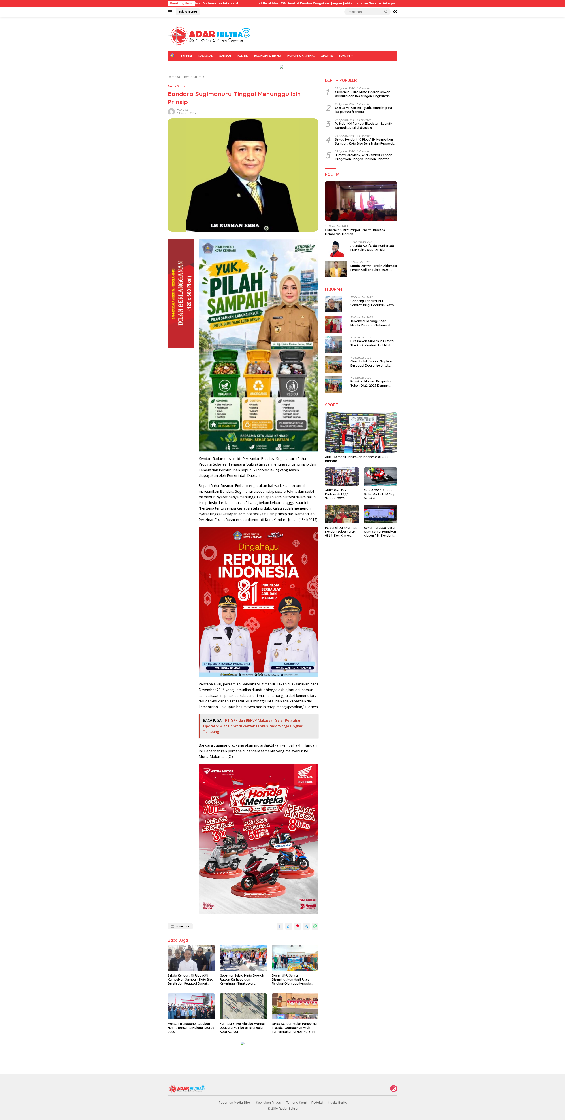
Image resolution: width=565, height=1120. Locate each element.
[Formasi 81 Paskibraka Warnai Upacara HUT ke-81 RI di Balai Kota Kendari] (243, 1006)
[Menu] (171, 11)
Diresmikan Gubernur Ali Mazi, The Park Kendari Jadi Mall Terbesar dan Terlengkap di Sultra (372, 343)
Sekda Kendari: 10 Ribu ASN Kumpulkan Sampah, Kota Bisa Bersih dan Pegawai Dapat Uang (190, 980)
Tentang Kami (296, 1103)
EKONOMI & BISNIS (267, 56)
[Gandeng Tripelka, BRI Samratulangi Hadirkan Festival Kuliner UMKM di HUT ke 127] (333, 304)
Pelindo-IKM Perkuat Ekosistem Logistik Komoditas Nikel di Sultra (363, 125)
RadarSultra (184, 110)
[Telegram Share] (306, 926)
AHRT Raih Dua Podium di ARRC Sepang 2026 (336, 494)
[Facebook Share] (280, 926)
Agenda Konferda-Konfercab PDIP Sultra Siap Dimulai (372, 248)
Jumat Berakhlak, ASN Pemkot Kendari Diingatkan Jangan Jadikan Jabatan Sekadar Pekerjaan (257, 3)
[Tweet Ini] (288, 926)
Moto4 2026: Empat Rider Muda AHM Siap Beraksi (379, 494)
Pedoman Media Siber (235, 1103)
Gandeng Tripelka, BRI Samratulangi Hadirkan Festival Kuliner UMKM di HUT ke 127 (373, 303)
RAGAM (344, 56)
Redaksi (317, 1103)
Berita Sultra (177, 86)
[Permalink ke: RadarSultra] (171, 111)
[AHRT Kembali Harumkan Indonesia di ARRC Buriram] (361, 432)
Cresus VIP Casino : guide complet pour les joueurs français (363, 110)
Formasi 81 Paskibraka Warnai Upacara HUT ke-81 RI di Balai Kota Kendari (242, 1028)
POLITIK (242, 56)
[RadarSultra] (212, 36)
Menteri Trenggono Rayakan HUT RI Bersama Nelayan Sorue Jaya (191, 1028)
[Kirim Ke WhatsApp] (315, 926)
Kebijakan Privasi (268, 1103)
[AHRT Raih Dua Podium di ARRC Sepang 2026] (341, 476)
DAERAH (225, 56)
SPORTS (327, 56)
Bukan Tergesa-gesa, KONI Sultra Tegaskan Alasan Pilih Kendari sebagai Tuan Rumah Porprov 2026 (380, 532)
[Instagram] (393, 1089)
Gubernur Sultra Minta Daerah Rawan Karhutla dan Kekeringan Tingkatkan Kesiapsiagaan (242, 980)
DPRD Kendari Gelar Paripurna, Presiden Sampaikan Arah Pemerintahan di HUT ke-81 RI (294, 1028)
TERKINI (186, 56)
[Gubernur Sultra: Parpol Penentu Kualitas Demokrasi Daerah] (361, 201)
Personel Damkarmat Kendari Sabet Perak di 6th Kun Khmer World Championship (341, 532)
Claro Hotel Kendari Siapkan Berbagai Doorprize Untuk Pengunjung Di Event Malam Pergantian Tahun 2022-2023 (371, 363)
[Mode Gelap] (395, 11)
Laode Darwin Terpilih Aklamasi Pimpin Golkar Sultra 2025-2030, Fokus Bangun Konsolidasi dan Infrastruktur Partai (373, 268)
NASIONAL (205, 56)
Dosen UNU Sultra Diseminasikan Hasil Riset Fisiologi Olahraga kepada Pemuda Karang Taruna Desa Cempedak (294, 980)
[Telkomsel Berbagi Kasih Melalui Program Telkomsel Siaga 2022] (333, 324)
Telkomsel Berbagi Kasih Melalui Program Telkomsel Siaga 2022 (370, 323)
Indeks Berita (188, 11)
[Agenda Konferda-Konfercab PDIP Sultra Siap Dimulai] (336, 249)
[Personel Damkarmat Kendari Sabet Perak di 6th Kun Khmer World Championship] (341, 514)
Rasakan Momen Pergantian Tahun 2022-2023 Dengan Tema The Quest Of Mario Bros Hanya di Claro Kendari (373, 383)
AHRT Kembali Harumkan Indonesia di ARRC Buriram (357, 459)
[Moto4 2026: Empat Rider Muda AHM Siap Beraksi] (380, 476)
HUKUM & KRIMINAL (301, 56)
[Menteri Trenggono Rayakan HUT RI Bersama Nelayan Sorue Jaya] (191, 1006)
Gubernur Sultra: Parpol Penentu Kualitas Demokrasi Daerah (355, 232)
